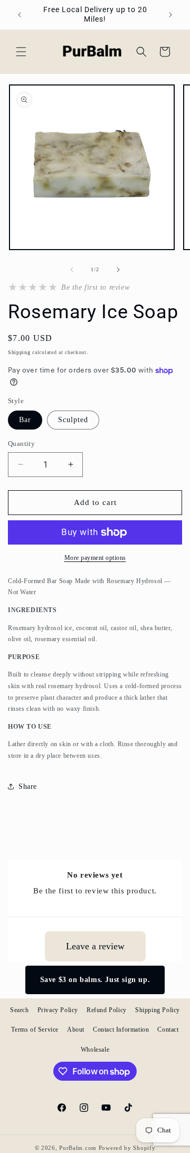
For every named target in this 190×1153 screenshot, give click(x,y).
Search (19, 1010)
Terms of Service (35, 1029)
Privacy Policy (57, 1010)
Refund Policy (107, 1010)
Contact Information (121, 1029)
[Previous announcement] (19, 14)
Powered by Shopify (127, 1148)
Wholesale (95, 1049)
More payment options (95, 557)
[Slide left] (71, 269)
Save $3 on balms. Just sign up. (95, 979)
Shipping (19, 352)
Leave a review (95, 946)
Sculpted (73, 420)
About (75, 1029)
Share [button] (27, 786)
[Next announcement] (170, 14)
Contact (167, 1029)
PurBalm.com (78, 1148)
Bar (25, 420)
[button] (21, 51)
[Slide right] (118, 269)
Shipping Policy (157, 1010)
